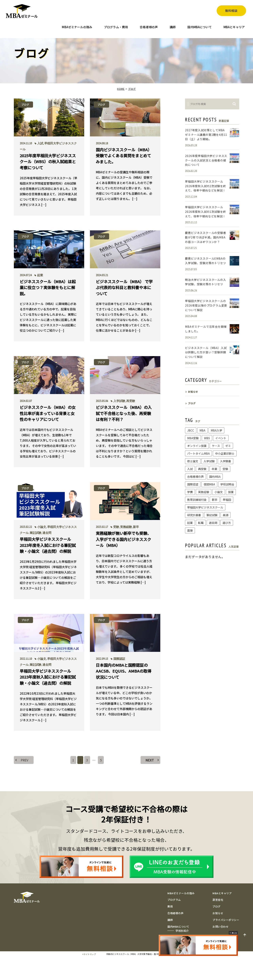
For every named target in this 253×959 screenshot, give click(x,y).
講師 (170, 920)
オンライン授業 (197, 446)
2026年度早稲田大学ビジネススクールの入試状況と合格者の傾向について (206, 160)
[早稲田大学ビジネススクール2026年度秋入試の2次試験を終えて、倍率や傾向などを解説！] (234, 184)
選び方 (227, 523)
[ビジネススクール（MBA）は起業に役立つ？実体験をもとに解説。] (49, 249)
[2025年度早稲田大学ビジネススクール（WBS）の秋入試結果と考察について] (49, 117)
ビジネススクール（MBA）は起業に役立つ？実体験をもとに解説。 (48, 287)
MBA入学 (216, 430)
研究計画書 (194, 515)
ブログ (132, 88)
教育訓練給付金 (197, 500)
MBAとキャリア (222, 893)
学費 (190, 492)
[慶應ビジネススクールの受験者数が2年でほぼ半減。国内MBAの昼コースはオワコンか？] (234, 235)
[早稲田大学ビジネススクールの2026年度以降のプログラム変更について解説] (234, 303)
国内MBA (215, 477)
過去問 (46, 533)
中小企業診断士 (224, 453)
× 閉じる (233, 933)
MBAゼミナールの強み (181, 893)
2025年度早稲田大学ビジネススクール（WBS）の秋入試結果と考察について (48, 161)
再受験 (130, 401)
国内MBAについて (178, 926)
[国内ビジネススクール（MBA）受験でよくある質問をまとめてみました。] (125, 117)
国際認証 (119, 659)
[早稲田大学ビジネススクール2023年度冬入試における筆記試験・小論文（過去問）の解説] (49, 501)
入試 (40, 143)
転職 (201, 523)
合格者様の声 (195, 477)
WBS (207, 438)
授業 (231, 492)
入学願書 (225, 461)
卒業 (214, 469)
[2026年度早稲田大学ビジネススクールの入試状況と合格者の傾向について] (234, 158)
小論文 (41, 527)
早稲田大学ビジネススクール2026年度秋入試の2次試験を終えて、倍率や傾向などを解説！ (205, 185)
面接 (190, 530)
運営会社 (217, 900)
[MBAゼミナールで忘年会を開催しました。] (234, 329)
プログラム (174, 900)
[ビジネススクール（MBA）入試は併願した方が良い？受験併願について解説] (234, 350)
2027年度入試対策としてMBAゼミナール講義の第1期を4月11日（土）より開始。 (206, 134)
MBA (202, 430)
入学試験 (119, 401)
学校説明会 (227, 484)
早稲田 (227, 500)
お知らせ (217, 913)
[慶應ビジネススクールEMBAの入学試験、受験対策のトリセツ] (234, 261)
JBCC (190, 430)
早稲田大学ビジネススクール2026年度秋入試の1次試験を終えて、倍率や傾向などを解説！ (205, 211)
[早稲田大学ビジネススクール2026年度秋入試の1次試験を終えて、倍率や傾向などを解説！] (234, 209)
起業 (40, 275)
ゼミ (228, 446)
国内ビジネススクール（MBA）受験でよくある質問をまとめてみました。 (124, 155)
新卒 (136, 527)
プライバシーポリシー (225, 920)
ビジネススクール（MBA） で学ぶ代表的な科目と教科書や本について (124, 287)
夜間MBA (209, 484)
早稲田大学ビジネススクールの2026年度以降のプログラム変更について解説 (206, 305)
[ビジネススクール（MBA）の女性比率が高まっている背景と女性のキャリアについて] (49, 375)
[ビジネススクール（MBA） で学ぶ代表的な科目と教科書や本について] (125, 249)
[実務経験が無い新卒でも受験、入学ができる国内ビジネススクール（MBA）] (125, 501)
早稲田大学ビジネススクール (205, 507)
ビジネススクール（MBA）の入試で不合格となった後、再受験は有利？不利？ (124, 413)
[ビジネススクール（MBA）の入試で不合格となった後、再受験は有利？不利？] (125, 375)
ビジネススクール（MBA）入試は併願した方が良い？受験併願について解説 (206, 352)
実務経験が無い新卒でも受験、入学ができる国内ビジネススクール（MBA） (123, 539)
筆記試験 (36, 533)
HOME (121, 88)
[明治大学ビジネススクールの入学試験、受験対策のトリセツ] (234, 282)
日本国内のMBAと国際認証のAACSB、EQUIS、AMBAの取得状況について (123, 671)
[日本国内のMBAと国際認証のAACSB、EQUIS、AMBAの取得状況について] (125, 633)
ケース (216, 446)
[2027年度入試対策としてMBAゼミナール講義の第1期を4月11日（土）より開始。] (234, 132)
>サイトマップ (89, 954)
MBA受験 (193, 438)
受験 (116, 527)
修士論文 (192, 461)
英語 (225, 515)
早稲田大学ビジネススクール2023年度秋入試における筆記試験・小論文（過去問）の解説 (48, 677)
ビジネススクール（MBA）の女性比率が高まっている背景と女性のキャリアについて (48, 413)
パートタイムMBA (198, 453)
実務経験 (126, 527)
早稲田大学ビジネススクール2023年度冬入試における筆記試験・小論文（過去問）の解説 (48, 545)
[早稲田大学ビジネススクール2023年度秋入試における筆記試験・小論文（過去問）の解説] (49, 633)
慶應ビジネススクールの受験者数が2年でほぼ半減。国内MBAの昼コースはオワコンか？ (205, 237)
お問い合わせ (220, 926)
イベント (220, 438)
